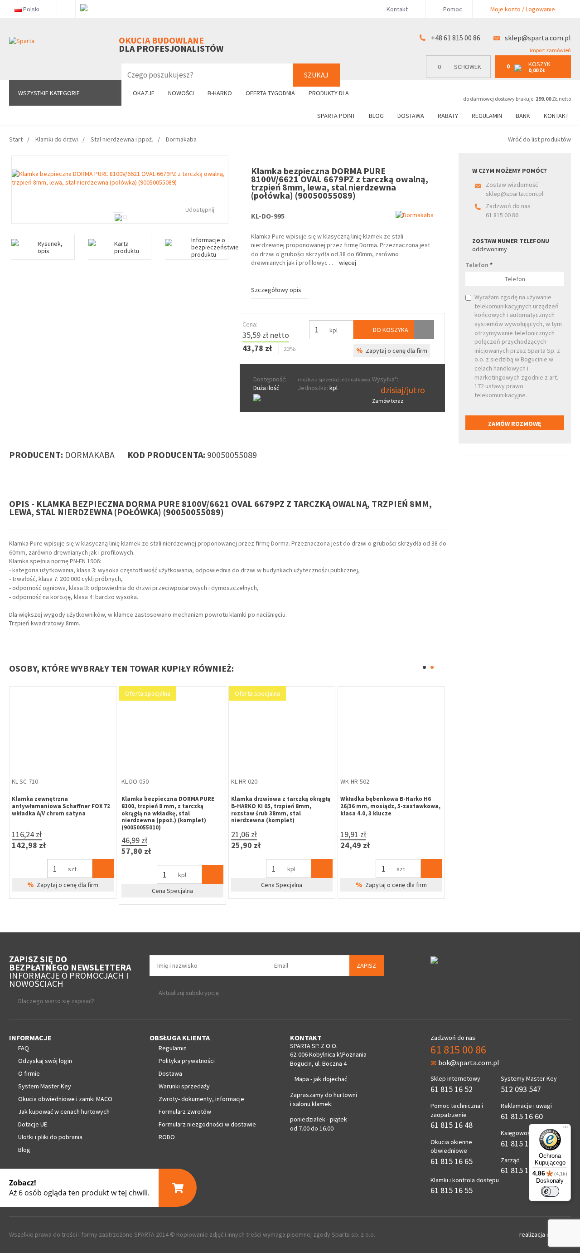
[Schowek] (424, 329)
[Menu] (565, 1129)
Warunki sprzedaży (184, 1086)
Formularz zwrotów (185, 1111)
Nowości (181, 93)
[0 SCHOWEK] (460, 76)
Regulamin (487, 116)
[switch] (550, 1191)
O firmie (29, 1073)
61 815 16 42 (522, 1143)
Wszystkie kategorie (49, 93)
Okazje (144, 93)
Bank (523, 116)
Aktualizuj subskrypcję (189, 993)
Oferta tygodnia (270, 93)
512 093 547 (521, 1089)
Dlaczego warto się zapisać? (56, 1001)
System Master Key (44, 1086)
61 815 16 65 (451, 1161)
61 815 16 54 (522, 1170)
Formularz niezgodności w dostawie (207, 1124)
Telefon (479, 265)
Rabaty (448, 116)
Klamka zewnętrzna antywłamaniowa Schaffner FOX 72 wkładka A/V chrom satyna (61, 806)
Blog (376, 116)
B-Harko (220, 93)
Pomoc (452, 9)
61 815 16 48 (451, 1125)
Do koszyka (390, 330)
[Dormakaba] (415, 215)
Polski (31, 9)
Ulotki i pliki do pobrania (50, 1137)
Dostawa (410, 116)
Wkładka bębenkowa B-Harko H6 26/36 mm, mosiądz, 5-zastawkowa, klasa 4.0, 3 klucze (390, 806)
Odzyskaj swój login (45, 1061)
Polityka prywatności (187, 1061)
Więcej (347, 262)
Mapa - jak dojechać (321, 1079)
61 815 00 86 (502, 215)
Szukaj (316, 74)
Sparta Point (336, 116)
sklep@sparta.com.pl (538, 37)
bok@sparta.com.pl (468, 1062)
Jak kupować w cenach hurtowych (64, 1111)
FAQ (23, 1048)
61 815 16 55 (451, 1190)
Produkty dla (329, 93)
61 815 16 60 (522, 1116)
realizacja (532, 1234)
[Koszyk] (103, 868)
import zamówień (550, 50)
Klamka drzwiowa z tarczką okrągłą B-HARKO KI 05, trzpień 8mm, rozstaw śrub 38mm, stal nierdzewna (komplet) (280, 809)
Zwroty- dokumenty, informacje (201, 1099)
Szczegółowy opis (276, 290)
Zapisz (366, 965)
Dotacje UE (32, 1124)
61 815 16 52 (451, 1089)
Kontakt (397, 9)
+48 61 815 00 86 (455, 37)
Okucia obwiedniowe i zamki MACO (65, 1099)
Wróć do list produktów (539, 139)
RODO (167, 1137)
